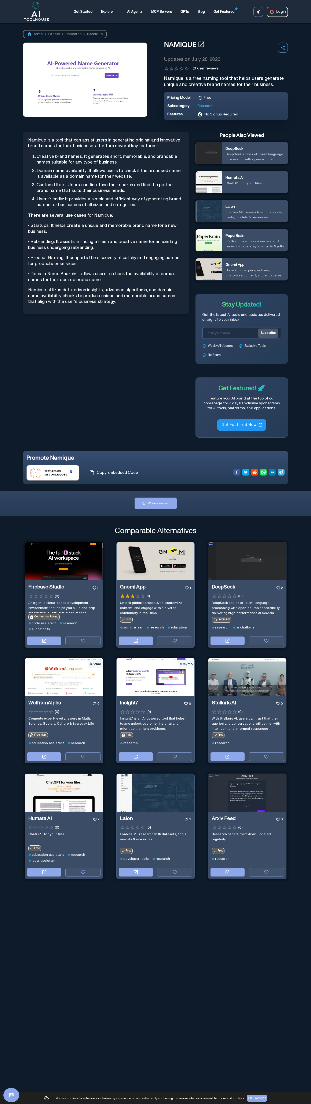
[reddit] (254, 473)
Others (54, 34)
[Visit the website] (44, 641)
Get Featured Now (239, 423)
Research (73, 34)
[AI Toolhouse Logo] (34, 12)
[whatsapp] (263, 473)
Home (38, 34)
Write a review (158, 503)
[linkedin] (272, 473)
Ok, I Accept (257, 1098)
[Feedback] (11, 1095)
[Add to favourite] (83, 641)
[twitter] (245, 473)
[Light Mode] (258, 12)
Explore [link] (107, 11)
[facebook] (236, 473)
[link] (83, 12)
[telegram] (281, 473)
